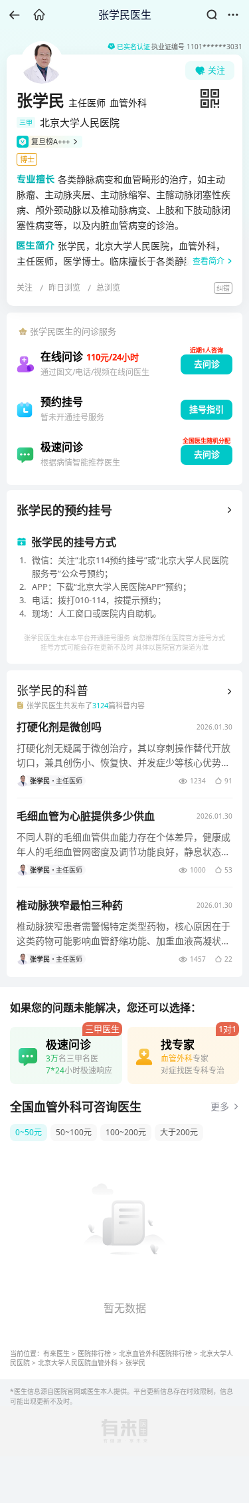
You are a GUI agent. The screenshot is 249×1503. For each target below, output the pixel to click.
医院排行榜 (94, 1353)
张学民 (135, 1362)
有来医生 (56, 1353)
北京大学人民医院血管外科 (78, 1362)
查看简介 (208, 261)
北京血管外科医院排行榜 (155, 1353)
